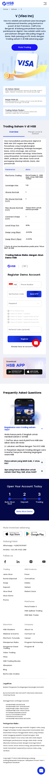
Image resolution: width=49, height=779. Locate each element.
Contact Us (30, 634)
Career (28, 638)
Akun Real (7, 591)
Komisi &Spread (10, 578)
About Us (29, 629)
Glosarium (7, 665)
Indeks (27, 583)
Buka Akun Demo (24, 511)
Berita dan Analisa (11, 674)
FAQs (5, 657)
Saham (14, 9)
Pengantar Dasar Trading (10, 647)
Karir (42, 760)
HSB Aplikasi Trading (33, 611)
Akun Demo (8, 595)
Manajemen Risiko (11, 642)
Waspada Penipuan (16, 760)
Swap (5, 583)
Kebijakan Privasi (32, 760)
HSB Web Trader (32, 615)
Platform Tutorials (11, 638)
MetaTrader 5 (31, 606)
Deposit (6, 587)
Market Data (30, 591)
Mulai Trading (24, 47)
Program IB (29, 646)
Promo (6, 600)
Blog (5, 669)
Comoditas (30, 578)
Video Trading (9, 652)
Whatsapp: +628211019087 (15, 545)
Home (5, 9)
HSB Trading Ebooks (12, 661)
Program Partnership (34, 642)
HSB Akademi (9, 629)
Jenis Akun (8, 574)
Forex (27, 574)
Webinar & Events (11, 634)
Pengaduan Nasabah (11, 762)
